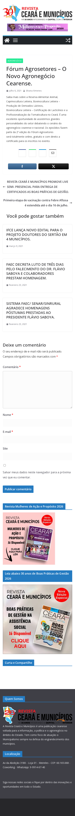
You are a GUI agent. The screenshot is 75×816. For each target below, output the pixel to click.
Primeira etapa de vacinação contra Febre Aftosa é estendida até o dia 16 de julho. (35, 202)
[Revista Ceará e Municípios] (7, 40)
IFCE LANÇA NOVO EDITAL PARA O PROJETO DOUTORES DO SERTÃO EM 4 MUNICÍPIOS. (36, 234)
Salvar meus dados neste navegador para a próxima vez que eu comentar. (37, 474)
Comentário (12, 367)
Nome (8, 415)
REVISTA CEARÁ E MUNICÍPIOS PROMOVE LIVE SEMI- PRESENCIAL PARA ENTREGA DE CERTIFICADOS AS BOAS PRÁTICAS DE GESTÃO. (38, 187)
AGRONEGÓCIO (15, 61)
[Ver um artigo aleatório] (68, 40)
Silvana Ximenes (34, 90)
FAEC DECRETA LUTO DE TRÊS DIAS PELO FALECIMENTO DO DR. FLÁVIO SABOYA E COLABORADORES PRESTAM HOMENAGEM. (35, 271)
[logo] (37, 708)
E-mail (8, 432)
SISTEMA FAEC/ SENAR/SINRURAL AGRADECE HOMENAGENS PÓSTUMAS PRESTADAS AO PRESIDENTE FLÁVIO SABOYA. (33, 310)
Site (5, 448)
